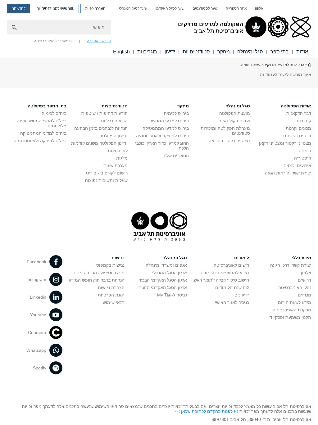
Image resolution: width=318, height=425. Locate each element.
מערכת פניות (95, 8)
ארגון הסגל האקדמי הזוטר (163, 287)
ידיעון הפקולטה (113, 135)
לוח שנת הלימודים (232, 287)
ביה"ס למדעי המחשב (169, 120)
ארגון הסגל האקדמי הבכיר (163, 280)
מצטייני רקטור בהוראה (229, 140)
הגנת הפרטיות (111, 294)
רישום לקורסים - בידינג (106, 172)
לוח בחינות (118, 150)
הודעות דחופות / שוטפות (104, 113)
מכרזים (304, 294)
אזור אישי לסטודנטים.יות (55, 8)
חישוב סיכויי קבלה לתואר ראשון (220, 280)
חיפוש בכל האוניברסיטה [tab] (53, 41)
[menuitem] (259, 8)
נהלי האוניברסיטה (294, 287)
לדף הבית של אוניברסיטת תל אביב (309, 64)
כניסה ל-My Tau (172, 294)
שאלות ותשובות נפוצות (106, 180)
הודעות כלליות (114, 120)
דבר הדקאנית (298, 113)
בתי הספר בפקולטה (47, 105)
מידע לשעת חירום (294, 302)
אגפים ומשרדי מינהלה (166, 265)
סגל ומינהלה (250, 51)
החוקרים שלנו (176, 155)
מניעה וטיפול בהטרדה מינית (98, 272)
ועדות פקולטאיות (234, 120)
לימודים (241, 257)
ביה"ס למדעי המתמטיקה (166, 128)
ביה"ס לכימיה (176, 113)
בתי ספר (279, 51)
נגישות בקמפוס (110, 265)
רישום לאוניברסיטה (231, 265)
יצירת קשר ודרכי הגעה (290, 265)
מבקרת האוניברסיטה (292, 309)
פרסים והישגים (297, 135)
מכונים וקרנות (298, 128)
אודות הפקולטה (296, 105)
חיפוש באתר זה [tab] (99, 41)
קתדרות (304, 120)
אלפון (259, 8)
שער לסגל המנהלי (133, 8)
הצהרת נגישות (111, 287)
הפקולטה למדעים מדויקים (284, 65)
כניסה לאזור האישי (232, 302)
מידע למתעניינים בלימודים (224, 272)
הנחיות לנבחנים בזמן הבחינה (101, 128)
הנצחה (305, 150)
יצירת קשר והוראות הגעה (288, 172)
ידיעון (170, 51)
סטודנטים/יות (115, 105)
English (121, 51)
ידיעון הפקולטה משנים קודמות (99, 143)
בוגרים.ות (147, 51)
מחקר (223, 51)
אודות (302, 51)
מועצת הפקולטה (234, 113)
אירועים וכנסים (297, 165)
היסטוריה (302, 158)
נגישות (118, 257)
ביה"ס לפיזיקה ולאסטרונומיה (162, 135)
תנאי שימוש (114, 302)
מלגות (122, 158)
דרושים (304, 280)
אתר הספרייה (236, 8)
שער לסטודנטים (205, 8)
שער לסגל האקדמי (169, 8)
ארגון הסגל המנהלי (169, 272)
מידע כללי (301, 257)
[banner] (159, 29)
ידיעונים (241, 294)
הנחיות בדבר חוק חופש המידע (97, 280)
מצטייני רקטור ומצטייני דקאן (285, 143)
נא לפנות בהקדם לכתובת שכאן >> (206, 411)
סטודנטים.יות (196, 51)
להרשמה (18, 8)
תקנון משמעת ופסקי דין (289, 317)
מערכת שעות (115, 165)
